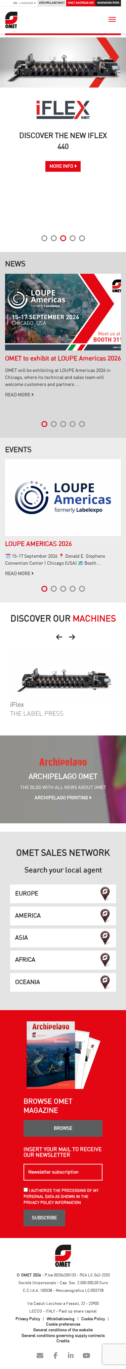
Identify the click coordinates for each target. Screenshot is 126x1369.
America (28, 916)
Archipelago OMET (52, 2)
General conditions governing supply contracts (63, 1336)
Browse (63, 1128)
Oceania (27, 982)
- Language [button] (23, 3)
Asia (21, 938)
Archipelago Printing (62, 798)
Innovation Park (108, 2)
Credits (63, 1341)
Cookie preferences (63, 1324)
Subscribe (44, 1218)
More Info (61, 166)
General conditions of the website (63, 1330)
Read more (18, 395)
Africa (25, 960)
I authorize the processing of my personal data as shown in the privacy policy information (61, 1197)
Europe (26, 894)
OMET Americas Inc (81, 2)
